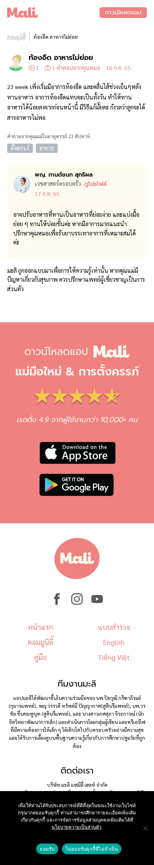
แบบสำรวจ (114, 627)
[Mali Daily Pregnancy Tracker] (53, 12)
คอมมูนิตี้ (16, 36)
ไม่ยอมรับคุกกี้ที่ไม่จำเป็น (92, 849)
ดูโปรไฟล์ (95, 184)
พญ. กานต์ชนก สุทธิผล (64, 174)
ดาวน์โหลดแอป (123, 12)
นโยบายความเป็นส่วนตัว (76, 827)
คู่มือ (40, 657)
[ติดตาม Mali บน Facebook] (57, 602)
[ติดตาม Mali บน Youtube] (97, 602)
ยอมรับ (47, 849)
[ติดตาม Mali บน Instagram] (77, 602)
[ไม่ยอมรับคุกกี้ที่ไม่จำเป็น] (145, 828)
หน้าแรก (40, 627)
